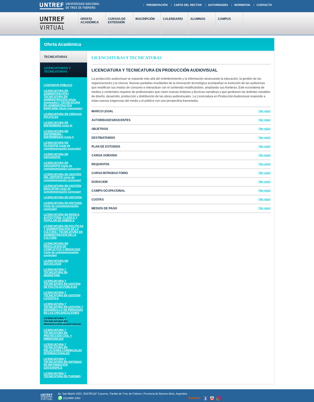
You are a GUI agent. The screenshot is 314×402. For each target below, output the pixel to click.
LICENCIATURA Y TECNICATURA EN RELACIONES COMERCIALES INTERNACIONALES (63, 349)
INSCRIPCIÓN (145, 19)
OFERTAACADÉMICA (89, 20)
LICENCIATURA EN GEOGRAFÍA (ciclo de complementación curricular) (62, 165)
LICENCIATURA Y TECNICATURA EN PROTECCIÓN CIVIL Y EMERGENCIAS (58, 334)
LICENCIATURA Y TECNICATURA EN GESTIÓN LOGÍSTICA (62, 295)
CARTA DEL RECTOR (188, 4)
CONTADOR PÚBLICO (58, 85)
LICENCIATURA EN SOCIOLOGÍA (56, 262)
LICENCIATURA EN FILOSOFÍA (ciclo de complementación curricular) (62, 145)
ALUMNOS (197, 19)
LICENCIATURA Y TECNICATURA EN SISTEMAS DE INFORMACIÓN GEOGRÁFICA (63, 363)
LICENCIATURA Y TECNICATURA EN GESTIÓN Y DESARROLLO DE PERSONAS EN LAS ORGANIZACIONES (63, 308)
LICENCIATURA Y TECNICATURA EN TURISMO (62, 375)
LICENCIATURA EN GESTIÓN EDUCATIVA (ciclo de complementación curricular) (62, 188)
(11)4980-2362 (71, 398)
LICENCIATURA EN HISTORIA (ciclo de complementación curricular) (63, 205)
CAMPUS (224, 19)
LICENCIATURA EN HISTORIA (63, 197)
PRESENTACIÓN (157, 4)
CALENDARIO (173, 19)
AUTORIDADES (218, 4)
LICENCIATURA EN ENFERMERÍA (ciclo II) (58, 124)
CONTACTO (264, 4)
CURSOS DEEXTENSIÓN (117, 20)
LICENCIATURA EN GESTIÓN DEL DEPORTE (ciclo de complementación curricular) (62, 177)
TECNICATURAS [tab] (55, 57)
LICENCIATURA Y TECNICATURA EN (55, 272)
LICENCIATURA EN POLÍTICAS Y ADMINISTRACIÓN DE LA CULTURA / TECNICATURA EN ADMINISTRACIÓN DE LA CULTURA (63, 232)
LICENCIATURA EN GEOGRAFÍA (56, 156)
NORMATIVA (242, 4)
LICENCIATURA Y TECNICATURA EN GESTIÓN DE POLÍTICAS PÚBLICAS (62, 283)
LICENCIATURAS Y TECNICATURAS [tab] (57, 69)
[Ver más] (265, 111)
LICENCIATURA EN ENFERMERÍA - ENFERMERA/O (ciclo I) (59, 134)
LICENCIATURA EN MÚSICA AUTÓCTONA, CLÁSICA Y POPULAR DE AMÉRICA (61, 217)
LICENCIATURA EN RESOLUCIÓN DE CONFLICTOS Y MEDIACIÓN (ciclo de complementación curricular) (62, 249)
